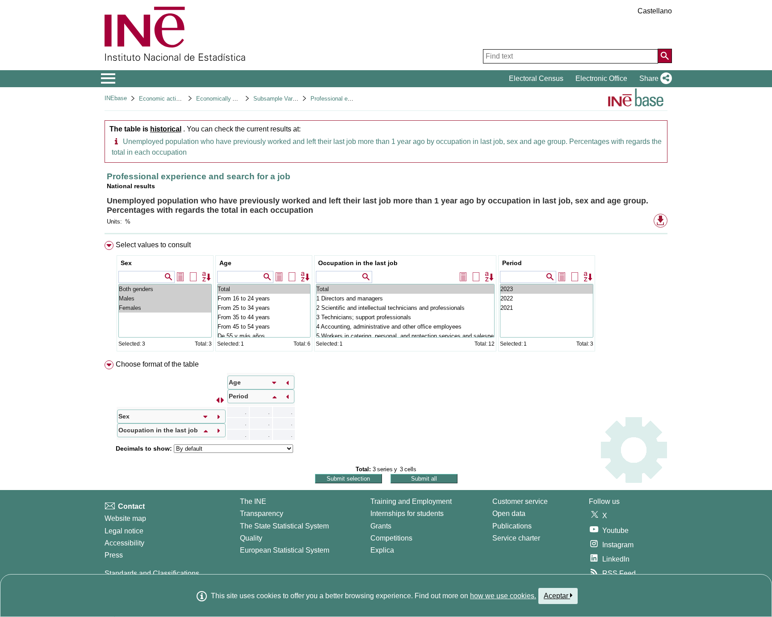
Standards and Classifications (152, 573)
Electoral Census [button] (536, 78)
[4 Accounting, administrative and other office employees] (405, 326)
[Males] (165, 298)
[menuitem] (386, 298)
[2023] (546, 289)
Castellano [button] (655, 11)
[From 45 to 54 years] (264, 326)
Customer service (520, 501)
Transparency (261, 513)
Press (114, 555)
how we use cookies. (503, 596)
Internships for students (407, 513)
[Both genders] (165, 289)
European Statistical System (284, 550)
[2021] (546, 308)
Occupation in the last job (358, 262)
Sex (126, 262)
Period (512, 262)
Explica (382, 550)
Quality (251, 538)
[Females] (165, 308)
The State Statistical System (284, 526)
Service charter (516, 538)
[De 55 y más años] (264, 336)
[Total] (264, 289)
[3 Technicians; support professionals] (405, 317)
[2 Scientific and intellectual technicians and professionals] (405, 308)
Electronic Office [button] (601, 78)
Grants (380, 526)
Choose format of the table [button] (157, 364)
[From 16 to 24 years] (264, 298)
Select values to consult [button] (153, 245)
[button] (654, 79)
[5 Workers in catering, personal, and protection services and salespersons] (405, 336)
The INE (253, 501)
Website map (125, 518)
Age (225, 262)
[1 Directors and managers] (405, 298)
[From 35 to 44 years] (264, 317)
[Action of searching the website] (665, 56)
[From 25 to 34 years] (264, 308)
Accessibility (124, 543)
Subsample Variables (280, 98)
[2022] (546, 298)
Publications (512, 526)
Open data (508, 513)
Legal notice (124, 531)
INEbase (116, 98)
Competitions (391, 538)
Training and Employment (411, 501)
